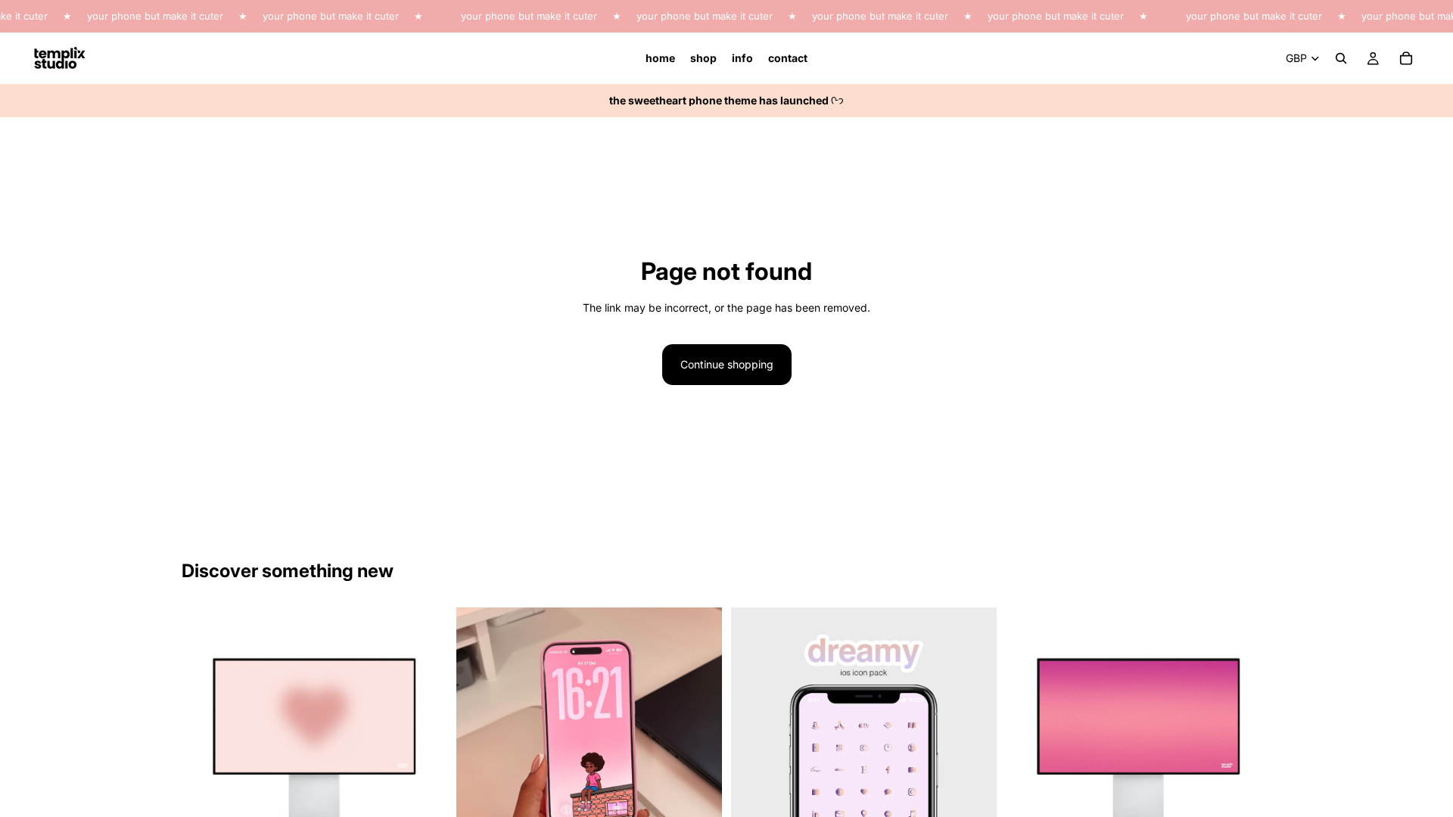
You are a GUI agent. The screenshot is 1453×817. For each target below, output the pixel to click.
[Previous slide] (204, 740)
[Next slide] (424, 740)
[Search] (1341, 58)
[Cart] (1406, 58)
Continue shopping (726, 364)
